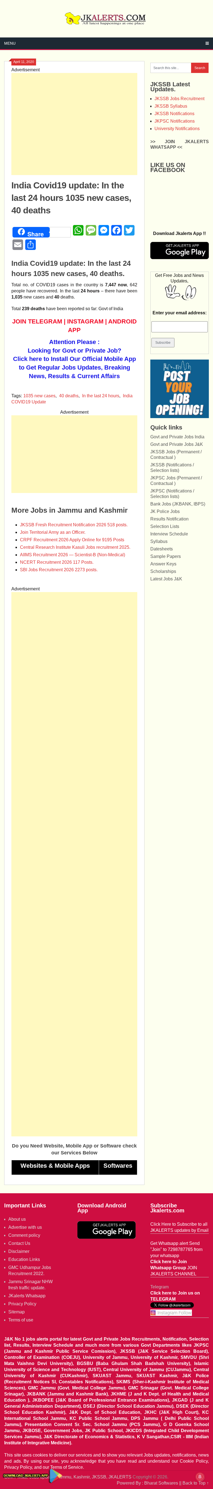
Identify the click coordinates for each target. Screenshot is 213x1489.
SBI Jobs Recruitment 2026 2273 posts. (59, 569)
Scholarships (163, 571)
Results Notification (169, 519)
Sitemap (16, 1311)
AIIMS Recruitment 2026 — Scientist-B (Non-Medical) (72, 554)
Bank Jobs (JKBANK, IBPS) (177, 504)
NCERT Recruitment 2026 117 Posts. (56, 562)
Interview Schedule (169, 534)
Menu (10, 43)
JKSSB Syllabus (170, 106)
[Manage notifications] (200, 1476)
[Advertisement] (74, 124)
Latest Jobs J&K (166, 579)
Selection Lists (164, 526)
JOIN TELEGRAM (37, 321)
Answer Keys (163, 564)
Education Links (24, 1259)
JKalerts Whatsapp (26, 1295)
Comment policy (24, 1235)
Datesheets (161, 549)
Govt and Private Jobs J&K (176, 444)
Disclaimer (18, 1251)
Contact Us (19, 1243)
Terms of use (20, 1320)
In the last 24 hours (100, 395)
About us (17, 1219)
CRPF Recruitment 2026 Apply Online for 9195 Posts (72, 539)
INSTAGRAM (85, 321)
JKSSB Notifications (174, 113)
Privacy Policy (22, 1303)
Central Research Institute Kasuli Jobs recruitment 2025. (75, 547)
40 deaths (68, 395)
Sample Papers (165, 556)
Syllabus (159, 541)
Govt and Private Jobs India (177, 436)
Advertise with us (25, 1227)
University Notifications (177, 128)
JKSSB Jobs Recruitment (179, 98)
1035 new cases (39, 395)
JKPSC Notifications (174, 121)
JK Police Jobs (165, 511)
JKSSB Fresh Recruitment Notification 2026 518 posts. (74, 524)
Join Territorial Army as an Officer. (52, 532)
